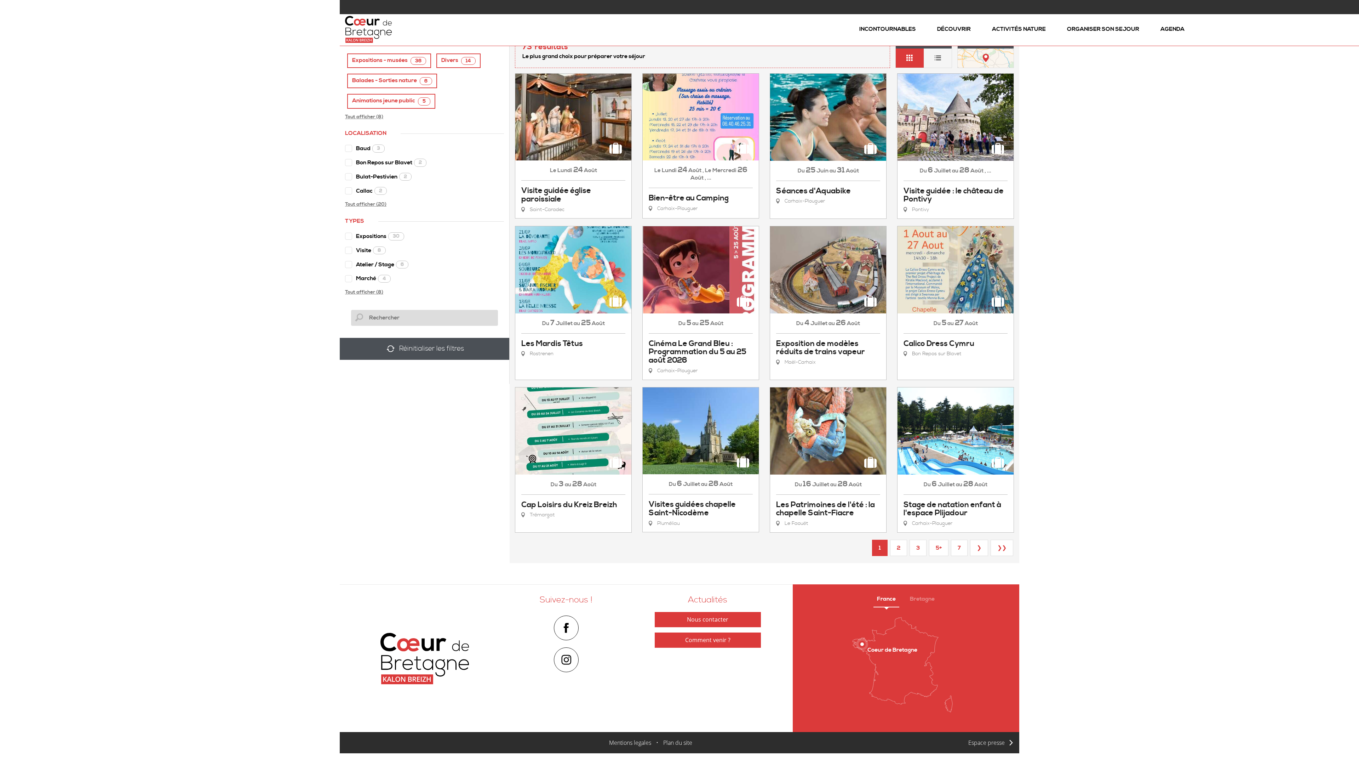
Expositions (378, 236)
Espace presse (986, 743)
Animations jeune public (389, 100)
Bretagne (922, 598)
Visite (368, 250)
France (886, 598)
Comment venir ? (707, 640)
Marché (371, 278)
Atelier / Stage (380, 264)
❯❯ (1002, 547)
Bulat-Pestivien (381, 176)
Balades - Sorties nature (390, 80)
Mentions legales (630, 743)
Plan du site (677, 743)
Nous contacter (707, 619)
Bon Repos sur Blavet (389, 162)
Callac (369, 190)
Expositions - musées (387, 60)
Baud (368, 148)
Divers (456, 60)
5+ (939, 547)
